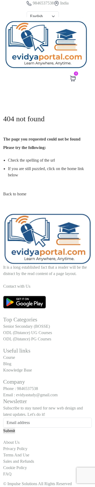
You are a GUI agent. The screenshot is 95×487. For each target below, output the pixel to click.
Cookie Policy (15, 467)
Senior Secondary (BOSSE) (26, 326)
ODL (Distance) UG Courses (27, 332)
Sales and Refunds (18, 461)
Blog (7, 363)
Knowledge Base (17, 370)
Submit (9, 430)
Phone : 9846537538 (20, 388)
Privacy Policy (15, 448)
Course (9, 357)
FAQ (7, 474)
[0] (73, 78)
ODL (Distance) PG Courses (27, 339)
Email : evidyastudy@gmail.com (30, 395)
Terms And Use (16, 455)
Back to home (14, 194)
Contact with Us (17, 286)
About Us (11, 442)
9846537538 (43, 3)
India (64, 3)
